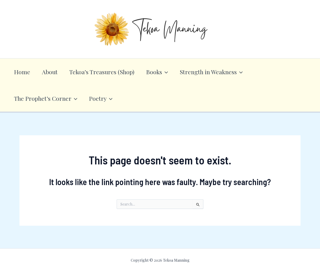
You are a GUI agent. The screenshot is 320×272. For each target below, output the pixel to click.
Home (22, 72)
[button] (165, 71)
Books (154, 72)
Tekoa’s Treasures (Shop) (101, 72)
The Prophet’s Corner (42, 98)
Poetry (98, 98)
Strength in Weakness (208, 72)
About (50, 72)
